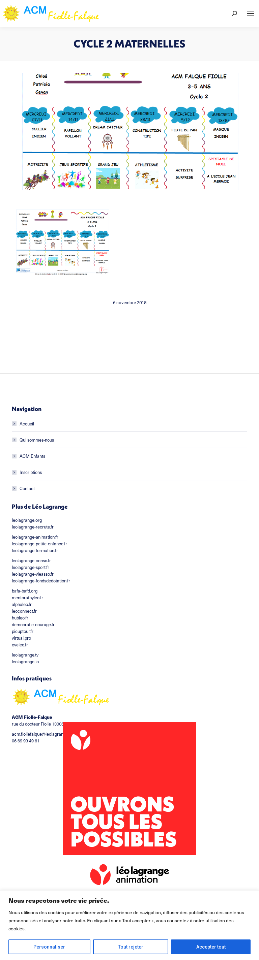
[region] (129, 925)
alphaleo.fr (22, 604)
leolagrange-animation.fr (35, 537)
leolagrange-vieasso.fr (33, 574)
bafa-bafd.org (24, 590)
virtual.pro (21, 638)
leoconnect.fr (24, 611)
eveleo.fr (20, 644)
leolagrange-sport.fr (30, 567)
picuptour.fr (22, 631)
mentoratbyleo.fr (27, 597)
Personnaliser (49, 947)
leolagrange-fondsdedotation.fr (41, 580)
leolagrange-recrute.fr (33, 526)
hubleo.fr (20, 617)
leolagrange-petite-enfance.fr (39, 543)
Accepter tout (211, 947)
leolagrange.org (27, 520)
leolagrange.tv (25, 654)
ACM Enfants (32, 456)
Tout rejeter (130, 947)
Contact (27, 488)
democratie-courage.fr (33, 624)
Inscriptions (31, 472)
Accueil (27, 423)
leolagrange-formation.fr (35, 550)
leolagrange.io (25, 661)
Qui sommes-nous (37, 440)
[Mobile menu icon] (250, 13)
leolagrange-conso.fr (31, 560)
